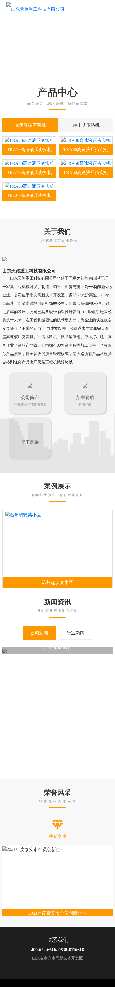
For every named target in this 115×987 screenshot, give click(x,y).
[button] (108, 39)
